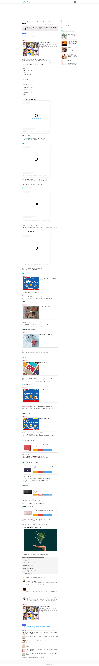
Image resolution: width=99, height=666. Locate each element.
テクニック (65, 30)
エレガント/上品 (47, 34)
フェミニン (25, 36)
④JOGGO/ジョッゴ (27, 82)
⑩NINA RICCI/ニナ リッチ (28, 92)
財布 (43, 34)
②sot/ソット (26, 79)
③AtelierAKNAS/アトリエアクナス (29, 81)
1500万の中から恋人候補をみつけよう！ (46, 42)
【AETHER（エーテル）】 (44, 418)
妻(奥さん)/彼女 (38, 34)
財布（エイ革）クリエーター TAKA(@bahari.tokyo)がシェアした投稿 (34, 175)
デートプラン (65, 23)
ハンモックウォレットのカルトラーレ (46, 389)
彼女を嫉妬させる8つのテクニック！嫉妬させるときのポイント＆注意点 (72, 49)
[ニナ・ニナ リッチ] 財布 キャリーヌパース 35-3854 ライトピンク (45, 510)
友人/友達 (33, 34)
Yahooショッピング (47, 471)
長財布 (25, 72)
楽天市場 (40, 471)
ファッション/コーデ (67, 25)
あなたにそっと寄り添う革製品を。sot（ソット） (48, 306)
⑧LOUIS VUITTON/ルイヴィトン (29, 89)
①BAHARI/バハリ (26, 77)
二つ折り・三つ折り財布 (27, 74)
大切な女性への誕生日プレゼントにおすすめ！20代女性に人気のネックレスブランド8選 (41, 636)
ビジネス (52, 34)
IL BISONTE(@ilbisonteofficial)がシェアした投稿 (31, 220)
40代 (30, 34)
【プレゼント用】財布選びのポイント (30, 70)
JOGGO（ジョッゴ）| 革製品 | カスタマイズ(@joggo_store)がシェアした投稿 (36, 131)
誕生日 (34, 36)
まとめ (25, 94)
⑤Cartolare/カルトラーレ (28, 84)
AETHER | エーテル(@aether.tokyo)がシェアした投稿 (32, 264)
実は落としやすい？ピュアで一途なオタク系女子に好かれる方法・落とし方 (72, 36)
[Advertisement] (49, 11)
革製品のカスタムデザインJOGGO (45, 362)
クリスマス (30, 36)
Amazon (35, 471)
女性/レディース (26, 34)
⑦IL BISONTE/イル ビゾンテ (28, 87)
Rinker (37, 446)
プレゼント (24, 23)
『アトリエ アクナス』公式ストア (45, 334)
